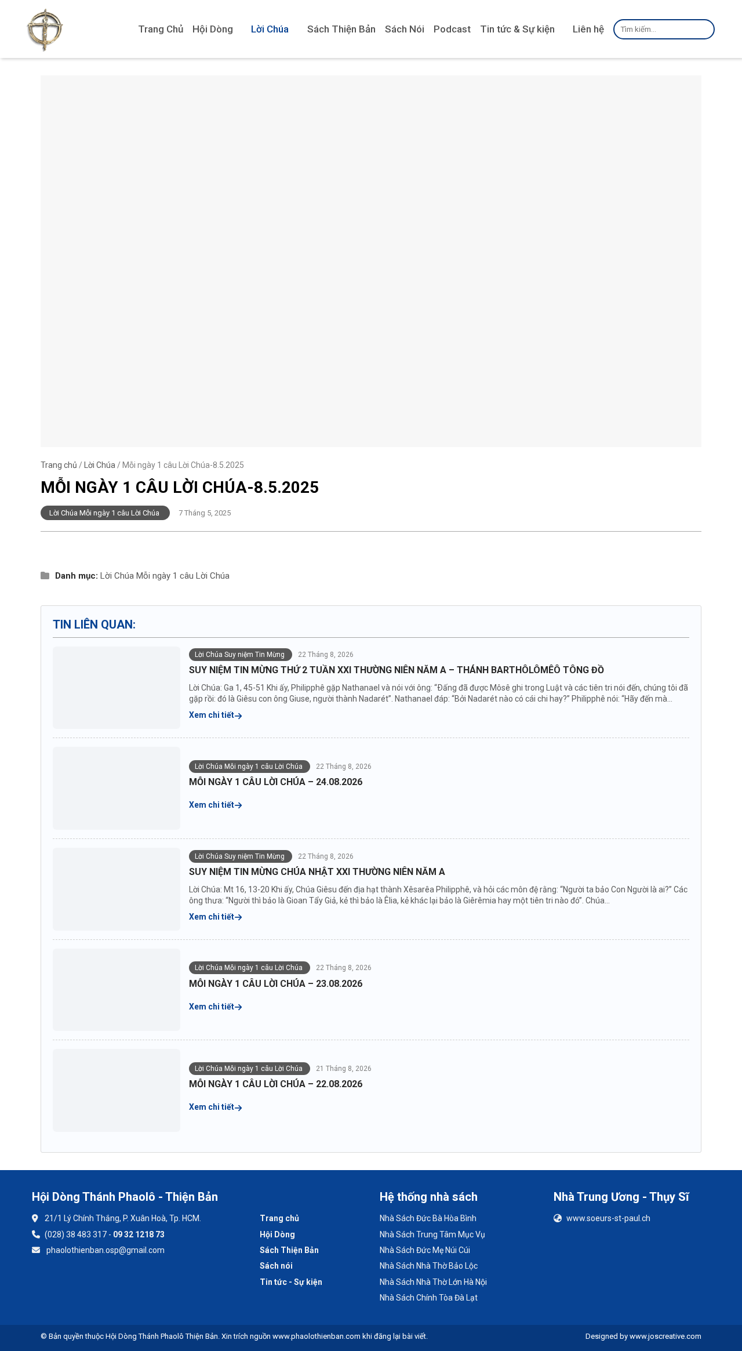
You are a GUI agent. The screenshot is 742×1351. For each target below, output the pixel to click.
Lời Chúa (270, 29)
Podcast (452, 29)
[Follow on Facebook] (47, 1284)
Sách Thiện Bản (341, 29)
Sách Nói (404, 29)
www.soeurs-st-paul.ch (608, 1218)
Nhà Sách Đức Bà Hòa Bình (428, 1218)
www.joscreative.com (665, 1336)
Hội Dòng (212, 29)
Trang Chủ (160, 29)
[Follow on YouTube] (78, 1284)
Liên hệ (588, 29)
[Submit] (704, 29)
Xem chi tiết (212, 715)
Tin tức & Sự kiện (517, 29)
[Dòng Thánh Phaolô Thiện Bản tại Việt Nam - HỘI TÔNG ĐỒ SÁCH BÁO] (45, 29)
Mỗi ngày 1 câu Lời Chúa (183, 576)
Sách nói (276, 1265)
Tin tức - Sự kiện (291, 1282)
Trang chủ (59, 465)
